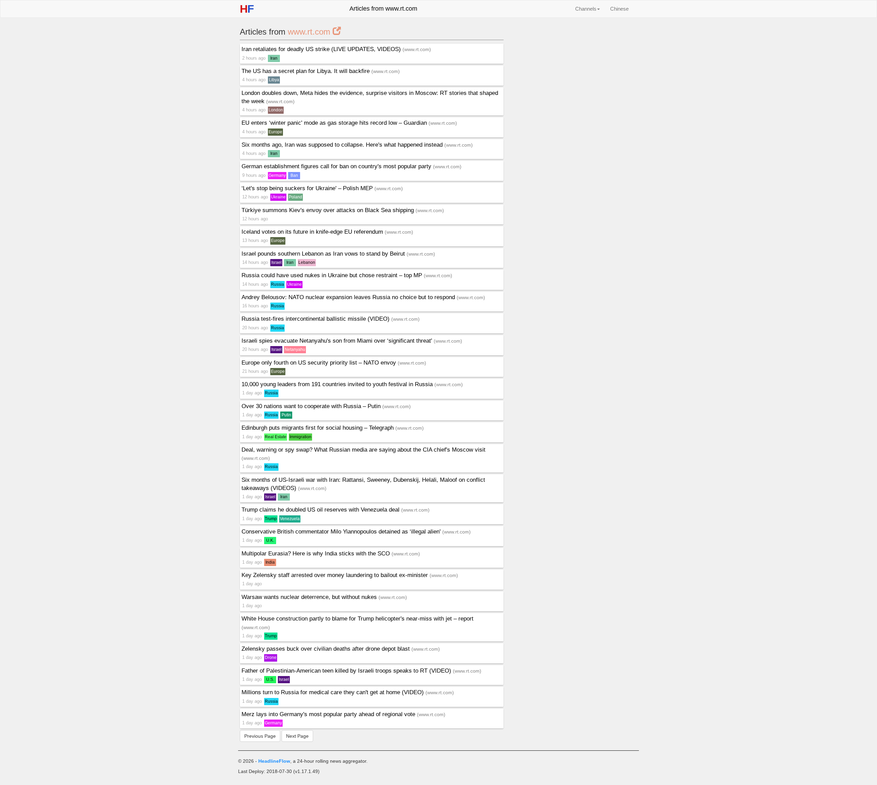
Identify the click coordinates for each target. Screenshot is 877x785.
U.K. (270, 540)
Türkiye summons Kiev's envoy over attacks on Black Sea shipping (329, 210)
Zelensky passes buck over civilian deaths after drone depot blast (326, 649)
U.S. (270, 679)
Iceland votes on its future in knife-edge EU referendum (313, 232)
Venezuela (290, 518)
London (276, 110)
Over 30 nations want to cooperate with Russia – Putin (312, 406)
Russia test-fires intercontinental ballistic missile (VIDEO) (316, 319)
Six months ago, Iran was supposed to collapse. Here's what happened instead (343, 145)
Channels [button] (585, 9)
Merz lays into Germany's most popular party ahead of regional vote (329, 714)
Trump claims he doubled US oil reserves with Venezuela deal (321, 509)
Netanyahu (295, 349)
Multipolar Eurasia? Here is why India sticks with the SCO (317, 553)
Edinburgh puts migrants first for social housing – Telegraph (318, 428)
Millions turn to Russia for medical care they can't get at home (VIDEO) (333, 692)
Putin (286, 415)
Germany (277, 175)
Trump (271, 518)
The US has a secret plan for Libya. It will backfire (306, 71)
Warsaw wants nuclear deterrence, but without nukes (310, 597)
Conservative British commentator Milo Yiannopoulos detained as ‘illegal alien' (342, 531)
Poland (295, 197)
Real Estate (275, 436)
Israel (276, 262)
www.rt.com (310, 31)
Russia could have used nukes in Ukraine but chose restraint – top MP (333, 275)
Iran (273, 58)
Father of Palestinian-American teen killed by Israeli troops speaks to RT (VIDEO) (347, 670)
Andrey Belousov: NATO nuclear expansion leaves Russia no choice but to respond (349, 297)
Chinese (619, 9)
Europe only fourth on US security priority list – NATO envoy (320, 362)
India (270, 562)
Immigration (300, 436)
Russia (277, 284)
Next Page (297, 736)
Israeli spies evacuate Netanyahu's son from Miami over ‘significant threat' (338, 341)
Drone (270, 657)
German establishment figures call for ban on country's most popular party (337, 166)
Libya (274, 79)
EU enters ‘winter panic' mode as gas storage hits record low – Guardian (335, 123)
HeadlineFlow (274, 761)
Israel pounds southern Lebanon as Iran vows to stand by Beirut (324, 253)
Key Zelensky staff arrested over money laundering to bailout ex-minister (336, 575)
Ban (294, 175)
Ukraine (278, 197)
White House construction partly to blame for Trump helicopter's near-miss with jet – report (357, 618)
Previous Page (260, 736)
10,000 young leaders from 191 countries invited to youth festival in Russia (338, 384)
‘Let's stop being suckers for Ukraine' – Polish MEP (308, 188)
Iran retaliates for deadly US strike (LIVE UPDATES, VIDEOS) (322, 49)
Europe (275, 132)
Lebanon (306, 262)
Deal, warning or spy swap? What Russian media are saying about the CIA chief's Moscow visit (363, 449)
